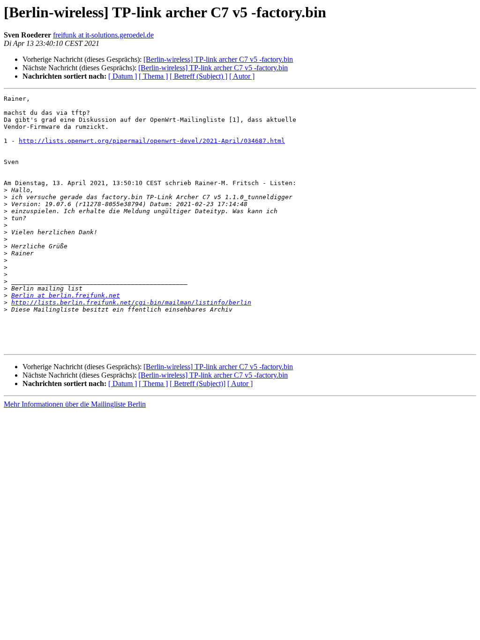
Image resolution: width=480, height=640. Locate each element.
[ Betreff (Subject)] (197, 383)
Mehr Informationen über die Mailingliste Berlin (75, 404)
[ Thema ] (153, 76)
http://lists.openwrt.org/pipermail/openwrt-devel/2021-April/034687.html (152, 140)
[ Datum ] (122, 76)
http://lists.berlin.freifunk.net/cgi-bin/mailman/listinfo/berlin (131, 302)
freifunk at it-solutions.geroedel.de (103, 35)
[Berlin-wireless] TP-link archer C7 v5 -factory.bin (218, 59)
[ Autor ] (242, 76)
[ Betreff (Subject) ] (198, 76)
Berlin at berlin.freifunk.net (65, 295)
